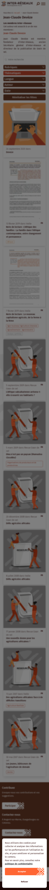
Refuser (24, 881)
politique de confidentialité (19, 864)
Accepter (22, 871)
